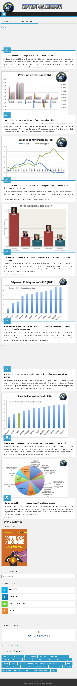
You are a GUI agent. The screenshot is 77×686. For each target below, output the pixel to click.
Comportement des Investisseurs (48, 656)
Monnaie (61, 663)
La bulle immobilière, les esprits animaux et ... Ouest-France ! (29, 55)
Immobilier (5, 663)
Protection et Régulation (28, 667)
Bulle (27, 656)
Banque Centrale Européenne (11, 656)
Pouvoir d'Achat (7, 667)
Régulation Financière (55, 667)
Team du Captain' (18, 670)
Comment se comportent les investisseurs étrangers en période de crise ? (35, 442)
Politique (6, 275)
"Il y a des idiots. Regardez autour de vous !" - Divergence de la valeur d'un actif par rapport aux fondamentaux (37, 327)
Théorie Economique (31, 670)
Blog (22, 656)
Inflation (6, 518)
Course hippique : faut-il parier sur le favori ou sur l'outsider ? (30, 120)
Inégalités (13, 663)
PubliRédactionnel (42, 667)
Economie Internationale (40, 660)
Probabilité (16, 667)
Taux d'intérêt (67, 667)
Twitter (54, 670)
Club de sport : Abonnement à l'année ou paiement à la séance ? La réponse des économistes (37, 258)
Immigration (67, 660)
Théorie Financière (44, 670)
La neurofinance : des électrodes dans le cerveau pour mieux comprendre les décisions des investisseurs (36, 187)
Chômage (33, 656)
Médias (55, 663)
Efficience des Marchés (55, 660)
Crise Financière (63, 656)
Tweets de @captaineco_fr (10, 645)
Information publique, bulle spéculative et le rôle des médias (29, 502)
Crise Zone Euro (7, 660)
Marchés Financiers (45, 663)
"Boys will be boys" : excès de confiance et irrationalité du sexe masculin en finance (35, 375)
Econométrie (27, 660)
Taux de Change (7, 670)
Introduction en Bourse (31, 663)
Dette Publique (17, 275)
